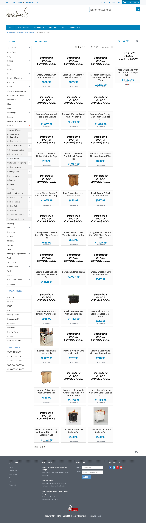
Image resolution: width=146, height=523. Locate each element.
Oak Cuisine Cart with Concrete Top (73, 194)
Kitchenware (12, 210)
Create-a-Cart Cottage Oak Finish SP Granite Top (46, 274)
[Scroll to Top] (137, 452)
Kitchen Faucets (13, 202)
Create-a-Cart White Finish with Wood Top (100, 352)
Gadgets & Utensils (15, 193)
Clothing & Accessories (16, 91)
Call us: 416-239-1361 (110, 2)
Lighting (10, 223)
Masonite (11, 327)
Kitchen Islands (13, 158)
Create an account (31, 2)
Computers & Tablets (15, 95)
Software (11, 245)
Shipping (10, 241)
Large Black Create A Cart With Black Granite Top (100, 393)
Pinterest (117, 467)
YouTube (121, 467)
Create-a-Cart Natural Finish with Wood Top (100, 155)
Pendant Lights (13, 176)
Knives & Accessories (15, 215)
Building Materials (14, 78)
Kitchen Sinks (12, 206)
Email (78, 472)
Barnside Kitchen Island (73, 271)
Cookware (11, 189)
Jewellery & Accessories (16, 121)
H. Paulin (11, 301)
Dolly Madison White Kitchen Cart (101, 431)
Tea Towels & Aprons (15, 219)
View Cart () (133, 2)
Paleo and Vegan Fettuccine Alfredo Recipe (54, 468)
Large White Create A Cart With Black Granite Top (100, 235)
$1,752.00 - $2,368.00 (15, 360)
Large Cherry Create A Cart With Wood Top (73, 76)
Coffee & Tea (12, 184)
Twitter (114, 467)
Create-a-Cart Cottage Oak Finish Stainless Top (100, 117)
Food (9, 108)
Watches (10, 275)
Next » (87, 47)
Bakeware (11, 180)
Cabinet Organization (15, 150)
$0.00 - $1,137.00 (14, 352)
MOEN (9, 306)
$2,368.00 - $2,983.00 (15, 365)
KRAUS (10, 336)
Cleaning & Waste (14, 130)
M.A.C (9, 310)
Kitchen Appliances (15, 197)
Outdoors (11, 228)
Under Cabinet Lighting (16, 163)
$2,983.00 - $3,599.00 (15, 369)
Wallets (10, 271)
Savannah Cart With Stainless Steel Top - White (100, 314)
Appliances (11, 48)
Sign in (19, 2)
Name (78, 467)
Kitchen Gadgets (14, 167)
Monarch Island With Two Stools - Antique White (100, 77)
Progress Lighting (14, 319)
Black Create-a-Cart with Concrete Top (73, 312)
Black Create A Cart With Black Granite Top (73, 234)
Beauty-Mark (12, 332)
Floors (9, 104)
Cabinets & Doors (14, 154)
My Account (10, 2)
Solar (9, 249)
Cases (9, 87)
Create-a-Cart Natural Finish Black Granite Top (46, 117)
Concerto (11, 323)
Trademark (11, 262)
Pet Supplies (12, 232)
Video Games (12, 267)
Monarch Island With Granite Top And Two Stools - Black (73, 393)
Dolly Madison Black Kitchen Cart (73, 431)
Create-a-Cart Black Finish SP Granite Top (46, 312)
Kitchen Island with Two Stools (46, 352)
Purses (10, 236)
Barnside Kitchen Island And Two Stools (73, 115)
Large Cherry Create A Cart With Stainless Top (46, 194)
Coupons (11, 284)
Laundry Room (13, 171)
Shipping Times (47, 480)
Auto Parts (11, 52)
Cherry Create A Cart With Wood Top (101, 273)
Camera (10, 82)
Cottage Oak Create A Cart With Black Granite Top (46, 235)
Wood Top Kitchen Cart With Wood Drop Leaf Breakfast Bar (46, 432)
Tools (9, 258)
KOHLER (10, 297)
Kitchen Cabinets (28, 32)
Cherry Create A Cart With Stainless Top (46, 76)
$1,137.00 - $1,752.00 (15, 356)
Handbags (11, 113)
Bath (9, 65)
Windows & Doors (14, 280)
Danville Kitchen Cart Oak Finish (73, 352)
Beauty (10, 69)
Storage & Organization (16, 254)
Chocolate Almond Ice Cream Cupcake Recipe (55, 493)
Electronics (11, 100)
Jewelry (10, 117)
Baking (10, 61)
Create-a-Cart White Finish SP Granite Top (46, 155)
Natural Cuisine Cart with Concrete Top (46, 391)
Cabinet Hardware (14, 145)
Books (9, 74)
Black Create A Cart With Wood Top (100, 194)
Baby (9, 56)
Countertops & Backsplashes (13, 135)
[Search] (138, 9)
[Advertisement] (101, 19)
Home (9, 32)
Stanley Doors (13, 314)
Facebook (110, 467)
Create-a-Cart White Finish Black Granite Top (73, 156)
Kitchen (16, 32)
